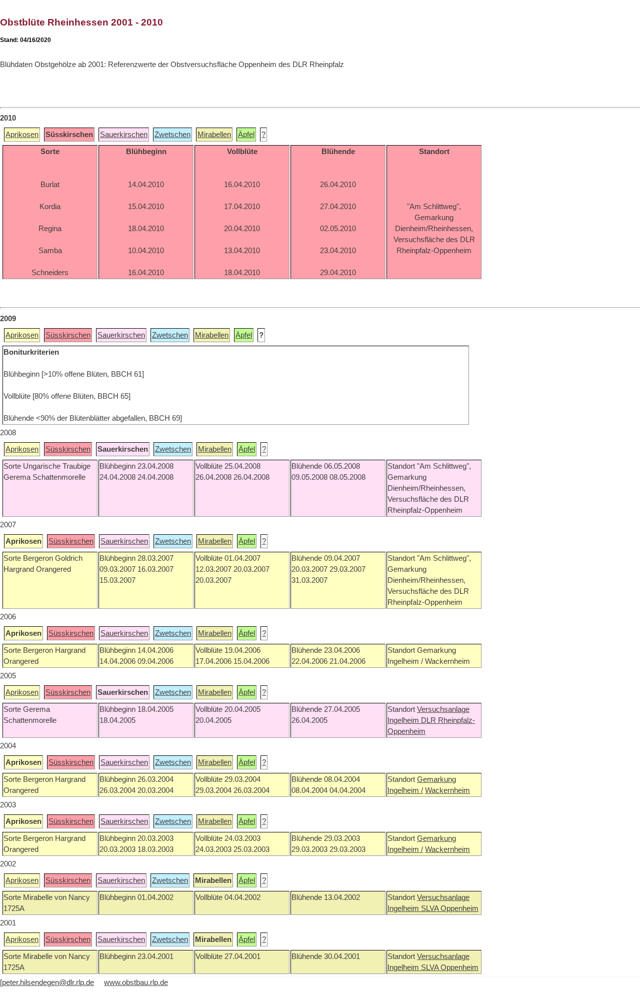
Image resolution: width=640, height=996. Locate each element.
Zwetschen (172, 135)
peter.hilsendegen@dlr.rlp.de (48, 982)
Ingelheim (404, 720)
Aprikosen (22, 135)
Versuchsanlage (443, 709)
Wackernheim (447, 790)
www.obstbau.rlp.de (136, 982)
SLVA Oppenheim (449, 908)
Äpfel (246, 135)
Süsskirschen (68, 335)
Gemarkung (436, 779)
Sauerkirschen (124, 135)
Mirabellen (214, 135)
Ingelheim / (405, 790)
